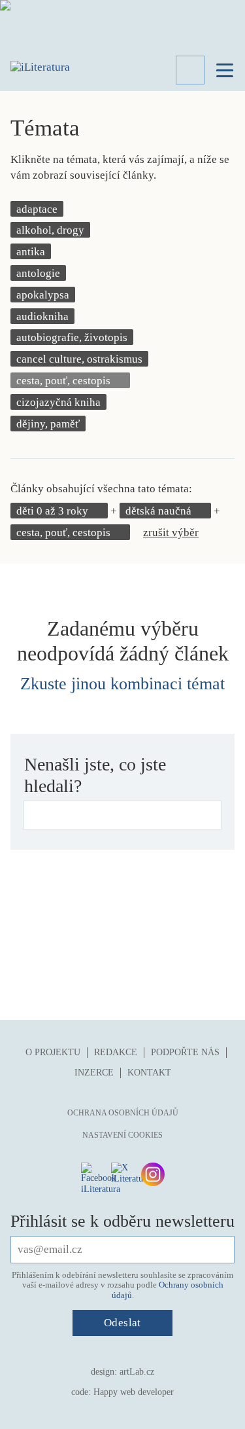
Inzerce (94, 1072)
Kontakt (149, 1072)
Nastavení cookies (122, 1135)
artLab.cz (137, 1372)
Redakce (115, 1052)
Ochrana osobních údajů (122, 1112)
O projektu (52, 1052)
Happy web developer (133, 1392)
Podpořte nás (185, 1052)
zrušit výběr (171, 532)
